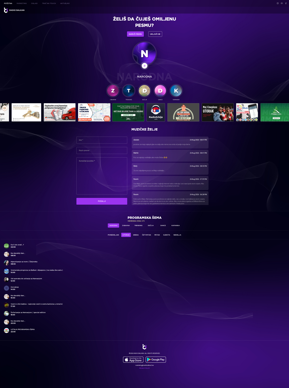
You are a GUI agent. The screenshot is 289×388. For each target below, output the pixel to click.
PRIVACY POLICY (144, 368)
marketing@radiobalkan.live (144, 365)
